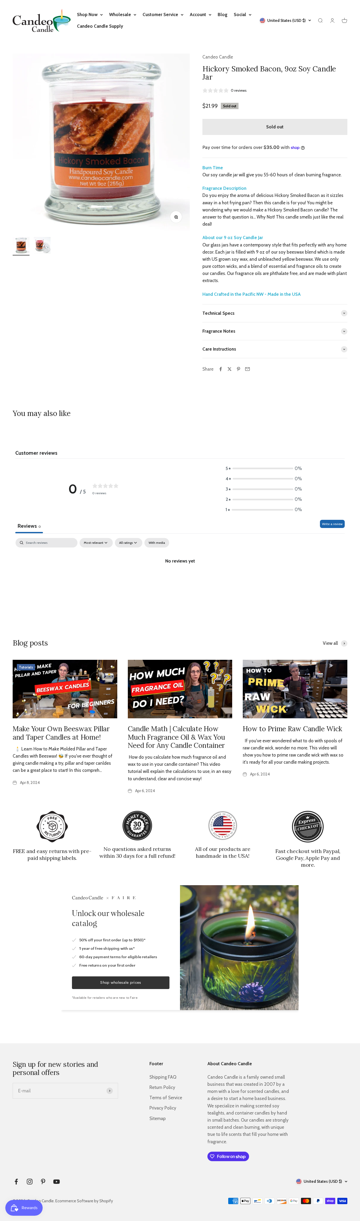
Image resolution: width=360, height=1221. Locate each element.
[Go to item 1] (21, 246)
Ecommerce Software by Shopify (84, 1201)
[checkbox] (156, 542)
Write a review (332, 524)
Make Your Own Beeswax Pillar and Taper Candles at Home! (61, 732)
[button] (264, 468)
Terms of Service (165, 1097)
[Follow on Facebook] (16, 1181)
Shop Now (87, 14)
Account (198, 14)
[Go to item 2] (42, 246)
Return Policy (162, 1087)
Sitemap (157, 1118)
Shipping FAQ (162, 1077)
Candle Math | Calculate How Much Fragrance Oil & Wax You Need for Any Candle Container (176, 736)
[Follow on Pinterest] (43, 1181)
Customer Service (160, 14)
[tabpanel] (180, 578)
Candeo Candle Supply (100, 26)
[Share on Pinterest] (238, 369)
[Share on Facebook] (220, 369)
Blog (222, 14)
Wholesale (120, 14)
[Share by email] (247, 369)
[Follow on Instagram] (29, 1181)
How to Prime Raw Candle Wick (292, 728)
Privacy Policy (162, 1108)
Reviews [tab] (29, 526)
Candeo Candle (217, 57)
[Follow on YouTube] (56, 1181)
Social (240, 14)
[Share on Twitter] (229, 369)
